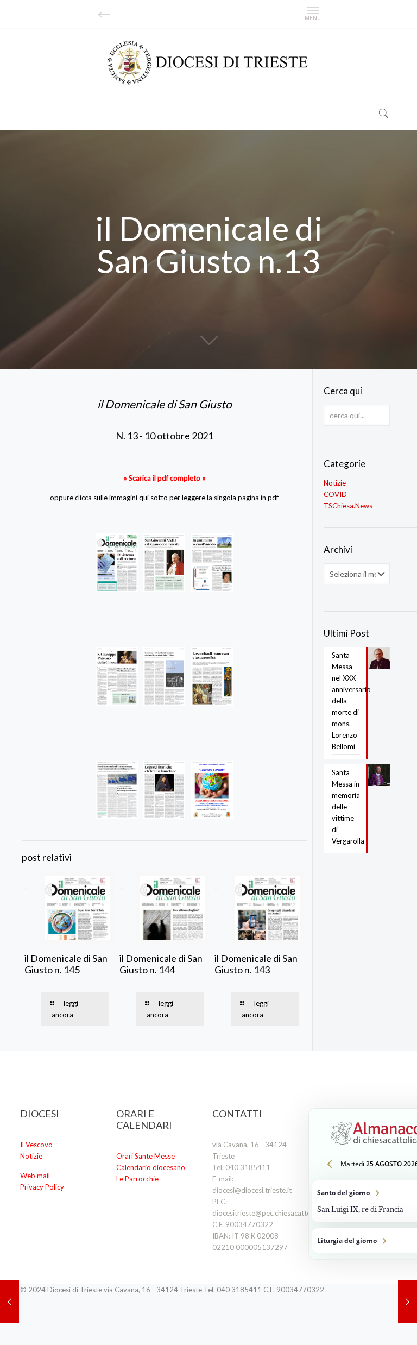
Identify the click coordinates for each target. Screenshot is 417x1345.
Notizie (335, 483)
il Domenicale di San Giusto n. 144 (161, 964)
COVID (335, 494)
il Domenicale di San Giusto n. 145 (66, 964)
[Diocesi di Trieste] (208, 63)
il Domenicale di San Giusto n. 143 (256, 964)
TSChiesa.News (348, 505)
